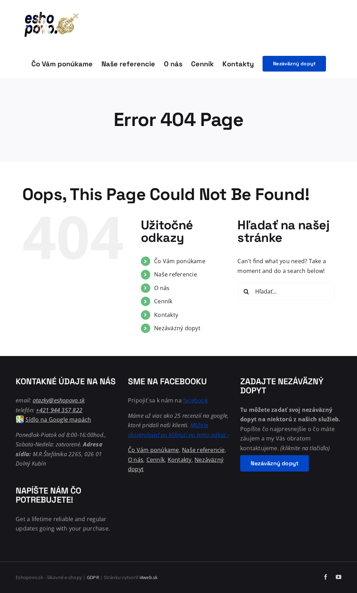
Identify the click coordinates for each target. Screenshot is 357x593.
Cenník (163, 301)
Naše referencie (175, 274)
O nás (161, 288)
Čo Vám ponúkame (179, 261)
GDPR (93, 577)
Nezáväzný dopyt (177, 328)
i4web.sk (148, 577)
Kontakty (166, 315)
